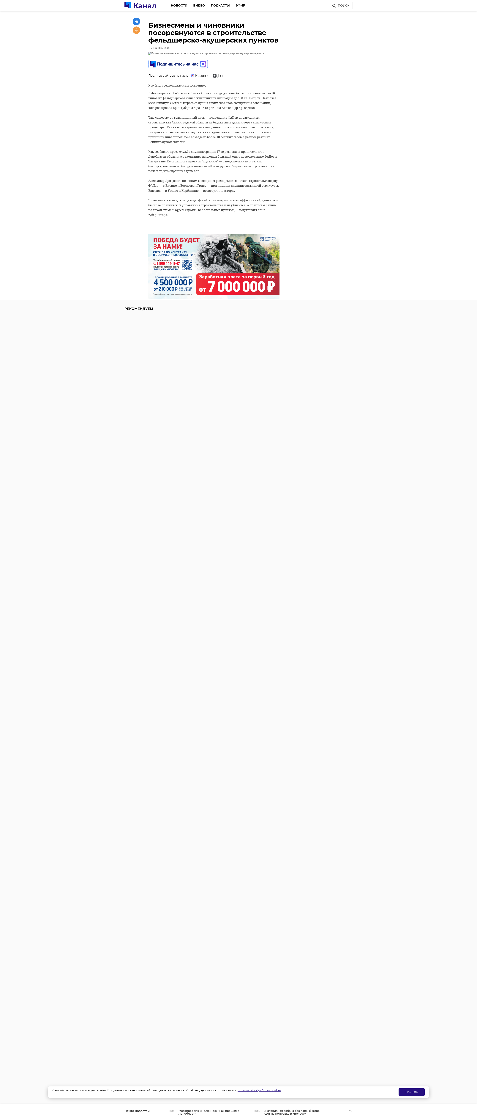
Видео (199, 5)
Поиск (343, 5)
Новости (179, 5)
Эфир (240, 5)
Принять (411, 1092)
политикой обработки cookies (259, 1090)
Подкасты (220, 5)
